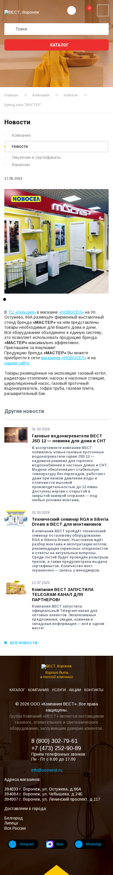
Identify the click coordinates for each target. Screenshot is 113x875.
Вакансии (21, 164)
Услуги (59, 690)
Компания (21, 135)
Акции (75, 690)
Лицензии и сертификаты (36, 157)
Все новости (23, 643)
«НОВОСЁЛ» (71, 312)
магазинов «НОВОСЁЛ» (63, 357)
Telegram (26, 844)
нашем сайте (16, 363)
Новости (20, 146)
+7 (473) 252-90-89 (56, 748)
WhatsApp (93, 844)
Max (60, 844)
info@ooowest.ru (46, 770)
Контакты (93, 690)
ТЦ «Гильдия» (22, 312)
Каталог (59, 45)
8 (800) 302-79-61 (54, 741)
